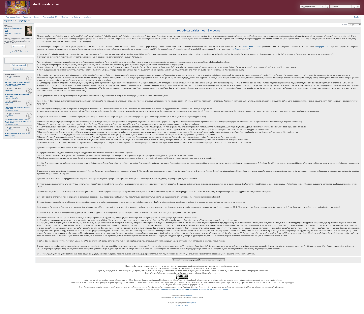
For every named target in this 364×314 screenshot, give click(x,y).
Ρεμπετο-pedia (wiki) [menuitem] (50, 17)
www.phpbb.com (321, 46)
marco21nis (9, 78)
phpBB (177, 297)
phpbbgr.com (191, 302)
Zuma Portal (188, 295)
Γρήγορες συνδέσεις (13, 17)
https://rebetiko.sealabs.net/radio (18, 52)
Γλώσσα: (344, 24)
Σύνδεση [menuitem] (357, 17)
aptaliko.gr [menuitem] (87, 17)
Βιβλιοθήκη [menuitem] (64, 17)
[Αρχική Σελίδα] (17, 7)
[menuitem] (179, 305)
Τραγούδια (27, 17)
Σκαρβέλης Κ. (8, 33)
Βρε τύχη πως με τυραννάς (13, 28)
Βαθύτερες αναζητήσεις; (18, 69)
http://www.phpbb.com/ (240, 49)
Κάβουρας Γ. (19, 33)
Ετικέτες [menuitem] (36, 17)
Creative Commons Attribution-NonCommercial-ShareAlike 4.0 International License (194, 290)
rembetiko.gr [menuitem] (76, 17)
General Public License (251, 46)
